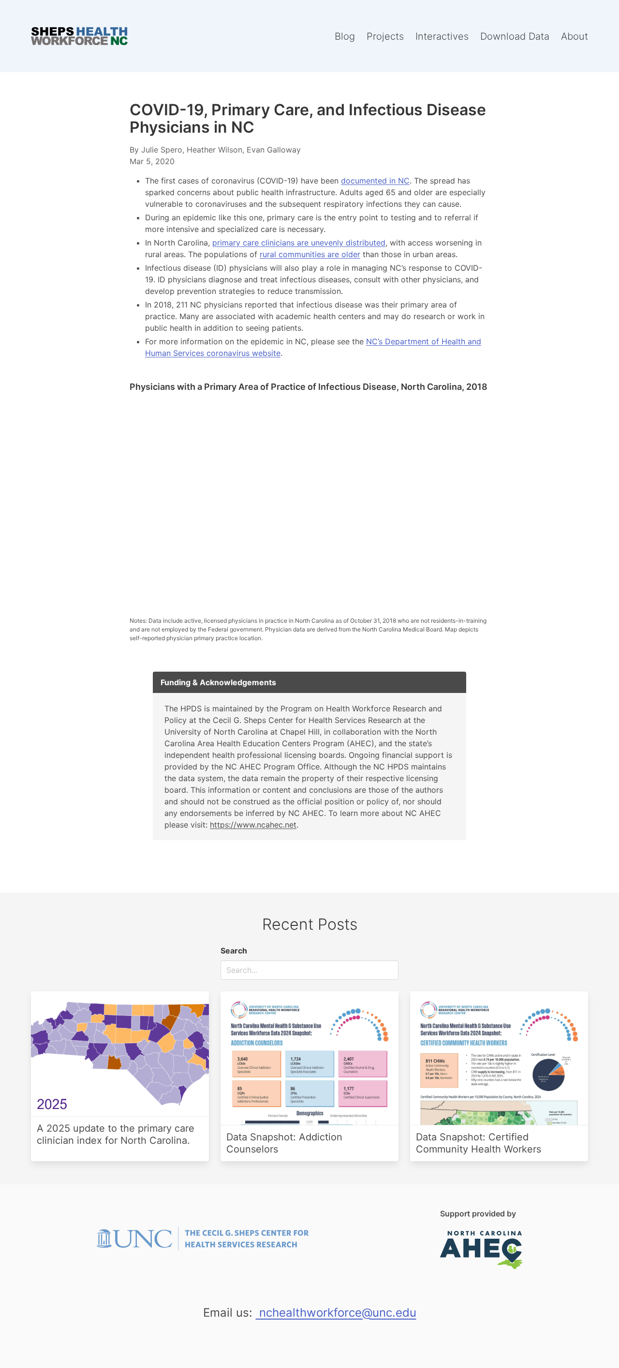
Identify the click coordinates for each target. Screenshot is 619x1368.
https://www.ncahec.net (253, 825)
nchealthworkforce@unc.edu (336, 1313)
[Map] (309, 496)
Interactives (442, 36)
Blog (345, 36)
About (574, 36)
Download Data (514, 36)
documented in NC (375, 180)
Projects (385, 36)
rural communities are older (310, 254)
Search (234, 950)
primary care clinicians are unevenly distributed (298, 242)
